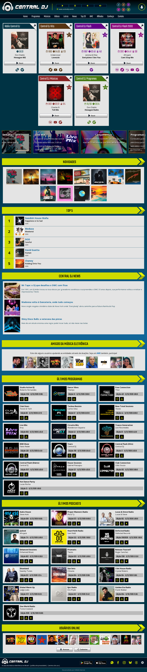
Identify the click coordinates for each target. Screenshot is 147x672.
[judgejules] (21, 599)
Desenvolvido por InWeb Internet (73, 670)
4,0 (69, 87)
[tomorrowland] (21, 618)
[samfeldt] (69, 542)
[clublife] (69, 561)
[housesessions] (69, 474)
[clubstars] (21, 417)
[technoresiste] (69, 417)
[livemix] (21, 436)
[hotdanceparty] (21, 493)
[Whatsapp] (112, 662)
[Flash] (128, 4)
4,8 (141, 35)
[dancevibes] (69, 399)
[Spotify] (117, 72)
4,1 (69, 35)
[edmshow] (21, 455)
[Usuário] (141, 7)
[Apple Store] (102, 666)
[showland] (21, 580)
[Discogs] (50, 72)
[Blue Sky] (130, 662)
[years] (69, 455)
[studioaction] (21, 399)
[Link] (17, 72)
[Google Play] (86, 666)
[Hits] (123, 4)
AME (98, 353)
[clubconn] (117, 474)
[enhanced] (21, 561)
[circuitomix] (69, 436)
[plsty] (69, 523)
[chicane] (69, 580)
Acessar (66, 649)
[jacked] (21, 542)
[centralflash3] (117, 455)
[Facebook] (118, 662)
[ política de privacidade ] (38, 665)
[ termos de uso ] (54, 665)
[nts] (117, 417)
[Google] (22, 72)
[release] (117, 561)
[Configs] (142, 662)
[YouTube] (55, 72)
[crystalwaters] (117, 580)
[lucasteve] (117, 523)
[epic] (69, 599)
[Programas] (128, 9)
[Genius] (127, 72)
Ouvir (21, 63)
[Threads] (136, 662)
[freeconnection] (117, 399)
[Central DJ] (118, 4)
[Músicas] (123, 9)
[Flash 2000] (118, 9)
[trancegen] (117, 436)
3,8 (105, 35)
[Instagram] (124, 662)
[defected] (117, 542)
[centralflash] (21, 474)
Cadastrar (84, 649)
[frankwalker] (117, 599)
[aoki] (21, 523)
